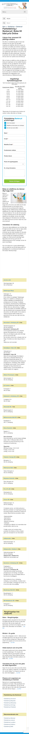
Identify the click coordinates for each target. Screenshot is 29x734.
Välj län (8, 18)
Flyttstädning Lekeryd (9, 720)
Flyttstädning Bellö (8, 726)
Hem (3, 26)
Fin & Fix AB (7, 489)
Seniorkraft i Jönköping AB (11, 322)
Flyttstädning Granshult (10, 698)
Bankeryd (19, 26)
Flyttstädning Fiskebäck (10, 707)
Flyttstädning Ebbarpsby (10, 703)
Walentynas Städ (8, 467)
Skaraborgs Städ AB (9, 590)
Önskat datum (8, 156)
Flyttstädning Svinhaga (9, 705)
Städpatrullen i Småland (10, 549)
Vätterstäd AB (7, 407)
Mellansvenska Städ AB (10, 417)
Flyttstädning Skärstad (9, 718)
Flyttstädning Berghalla (9, 700)
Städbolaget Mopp (9, 290)
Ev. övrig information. (10, 168)
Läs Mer (13, 642)
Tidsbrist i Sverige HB (10, 457)
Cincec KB (6, 499)
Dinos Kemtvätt (8, 428)
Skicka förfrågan (14, 181)
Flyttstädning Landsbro (9, 722)
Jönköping (10, 26)
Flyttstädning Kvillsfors (9, 724)
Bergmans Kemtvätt (9, 478)
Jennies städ (7, 280)
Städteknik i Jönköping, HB (11, 396)
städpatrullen (7, 538)
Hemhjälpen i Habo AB (10, 348)
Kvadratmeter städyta (10, 150)
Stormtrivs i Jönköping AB (11, 563)
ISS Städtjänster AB (9, 600)
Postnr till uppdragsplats (11, 161)
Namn (6, 133)
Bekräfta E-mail (8, 144)
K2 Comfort (7, 385)
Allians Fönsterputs (9, 375)
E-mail (6, 139)
